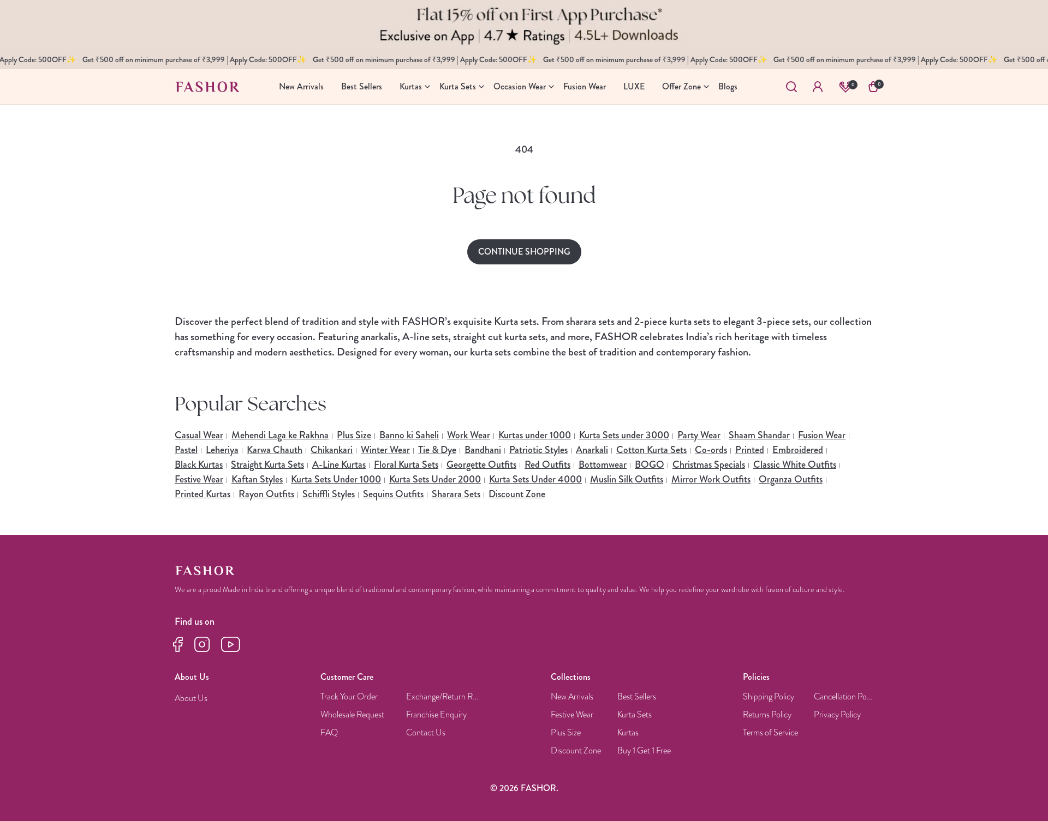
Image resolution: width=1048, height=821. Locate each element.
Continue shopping (524, 251)
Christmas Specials (708, 464)
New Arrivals (572, 697)
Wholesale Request (352, 715)
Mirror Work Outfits (711, 479)
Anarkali (592, 450)
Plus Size (354, 435)
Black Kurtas (199, 464)
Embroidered (797, 450)
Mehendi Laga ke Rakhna (280, 435)
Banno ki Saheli (409, 435)
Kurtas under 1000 (534, 435)
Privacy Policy (837, 715)
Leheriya (222, 450)
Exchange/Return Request (443, 697)
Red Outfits (547, 464)
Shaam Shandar (759, 435)
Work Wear (468, 435)
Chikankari (332, 450)
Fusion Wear (821, 435)
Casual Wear (199, 435)
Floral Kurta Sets (406, 464)
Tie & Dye (437, 450)
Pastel (186, 450)
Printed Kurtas (202, 494)
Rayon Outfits (266, 494)
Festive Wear (199, 479)
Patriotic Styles (538, 450)
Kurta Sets (634, 715)
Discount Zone (517, 494)
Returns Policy (767, 715)
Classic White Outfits (794, 464)
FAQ (329, 733)
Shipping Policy (768, 697)
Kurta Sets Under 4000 (535, 479)
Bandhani (483, 450)
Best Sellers (636, 697)
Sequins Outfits (393, 494)
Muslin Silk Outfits (626, 479)
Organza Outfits (791, 479)
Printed (749, 450)
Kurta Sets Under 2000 (435, 479)
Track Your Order (349, 697)
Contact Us (425, 733)
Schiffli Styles (328, 494)
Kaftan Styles (257, 479)
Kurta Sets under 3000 (624, 435)
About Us (191, 698)
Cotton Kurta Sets (651, 450)
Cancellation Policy (844, 697)
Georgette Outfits (481, 464)
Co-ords (711, 450)
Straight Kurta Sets (267, 464)
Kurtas (628, 733)
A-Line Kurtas (339, 464)
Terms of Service (770, 733)
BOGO (649, 464)
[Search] (791, 86)
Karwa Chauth (274, 450)
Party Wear (698, 435)
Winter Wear (385, 450)
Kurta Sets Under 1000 (336, 479)
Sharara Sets (456, 494)
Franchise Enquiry (436, 715)
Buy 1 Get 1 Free (644, 751)
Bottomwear (603, 464)
